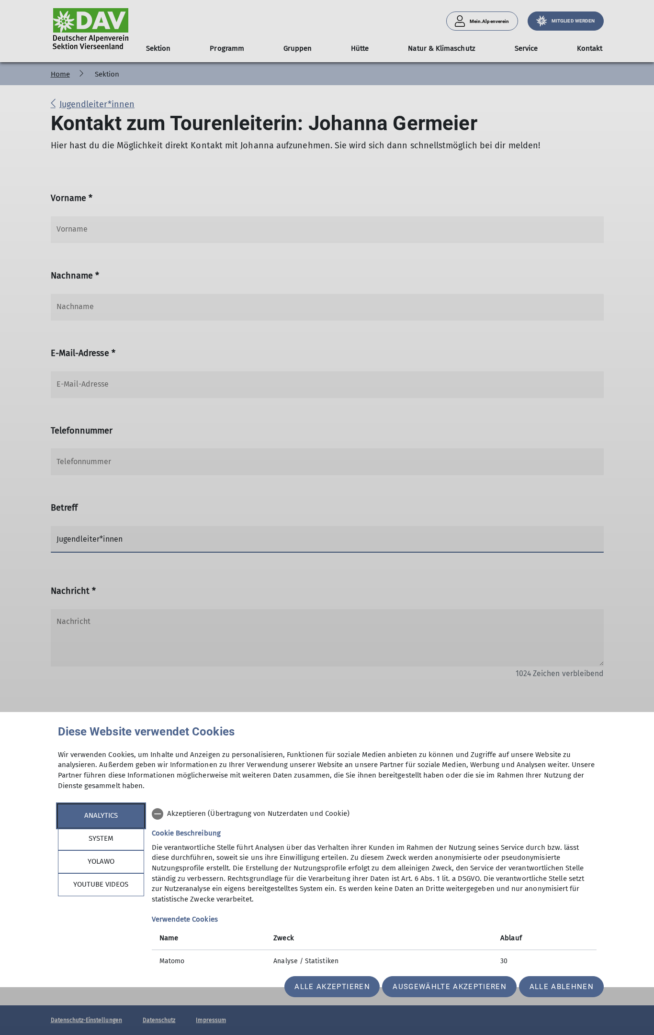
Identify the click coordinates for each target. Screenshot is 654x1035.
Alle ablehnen (562, 986)
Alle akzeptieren (332, 986)
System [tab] (101, 838)
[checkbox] (374, 814)
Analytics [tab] (101, 815)
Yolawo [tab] (101, 861)
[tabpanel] (374, 888)
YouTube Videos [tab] (100, 884)
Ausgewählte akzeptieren (450, 986)
